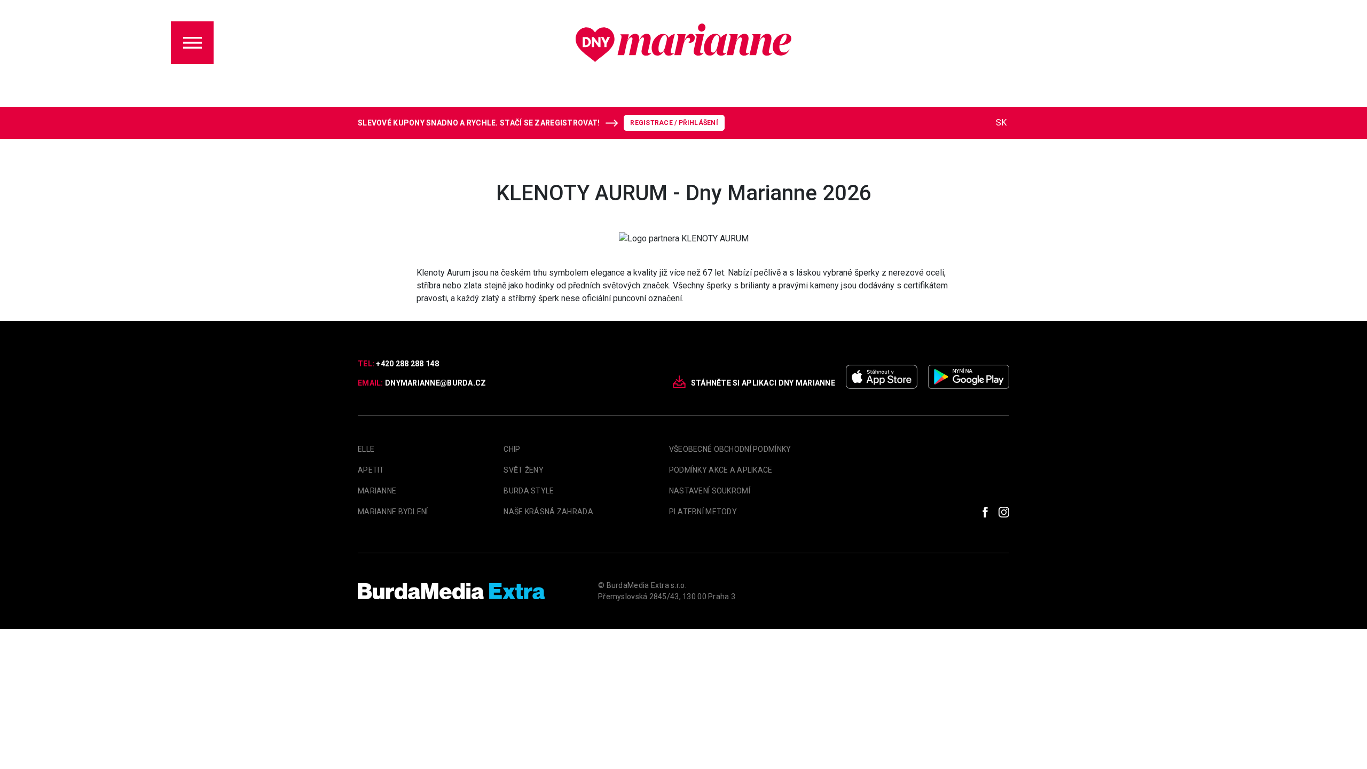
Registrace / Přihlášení (674, 123)
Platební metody (703, 511)
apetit (371, 470)
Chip (512, 449)
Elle (366, 449)
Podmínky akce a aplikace (721, 470)
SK (1001, 122)
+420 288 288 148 (407, 363)
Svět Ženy (524, 470)
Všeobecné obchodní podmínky (730, 449)
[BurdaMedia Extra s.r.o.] (451, 591)
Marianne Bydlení (393, 511)
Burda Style (529, 490)
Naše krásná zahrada (548, 511)
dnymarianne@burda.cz (435, 383)
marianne (377, 490)
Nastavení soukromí (709, 490)
